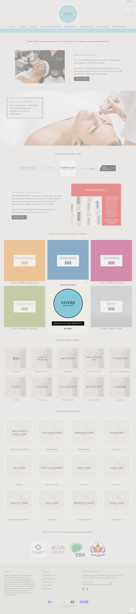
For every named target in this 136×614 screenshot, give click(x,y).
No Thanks (68, 328)
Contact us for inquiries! (68, 323)
